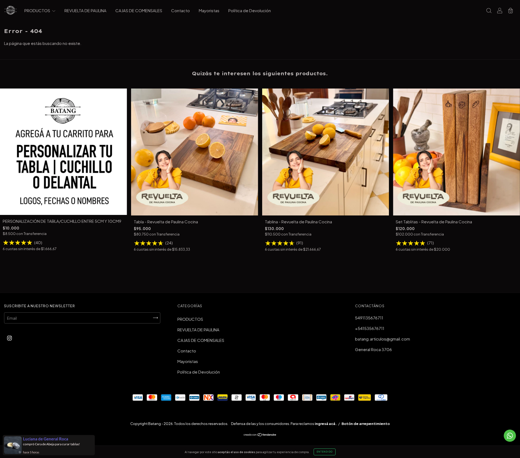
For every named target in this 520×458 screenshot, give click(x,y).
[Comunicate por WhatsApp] (510, 436)
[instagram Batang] (9, 338)
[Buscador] (489, 10)
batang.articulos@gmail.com (382, 338)
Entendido (325, 451)
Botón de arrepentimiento (366, 423)
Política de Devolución (249, 10)
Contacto (180, 10)
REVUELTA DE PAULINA (85, 10)
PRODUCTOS (37, 10)
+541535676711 (369, 328)
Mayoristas (209, 10)
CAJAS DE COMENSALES (138, 10)
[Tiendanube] (260, 434)
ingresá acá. (326, 423)
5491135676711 (369, 317)
